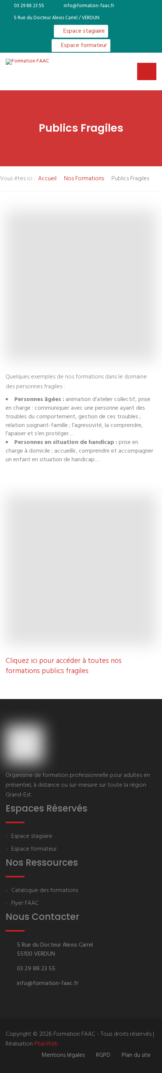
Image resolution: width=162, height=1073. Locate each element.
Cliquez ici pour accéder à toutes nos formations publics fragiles (64, 666)
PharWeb (46, 1044)
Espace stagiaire (83, 31)
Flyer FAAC (25, 903)
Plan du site (136, 1055)
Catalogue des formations (44, 890)
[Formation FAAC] (27, 62)
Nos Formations (84, 179)
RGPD (103, 1055)
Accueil (47, 179)
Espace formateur (83, 45)
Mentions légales (63, 1055)
